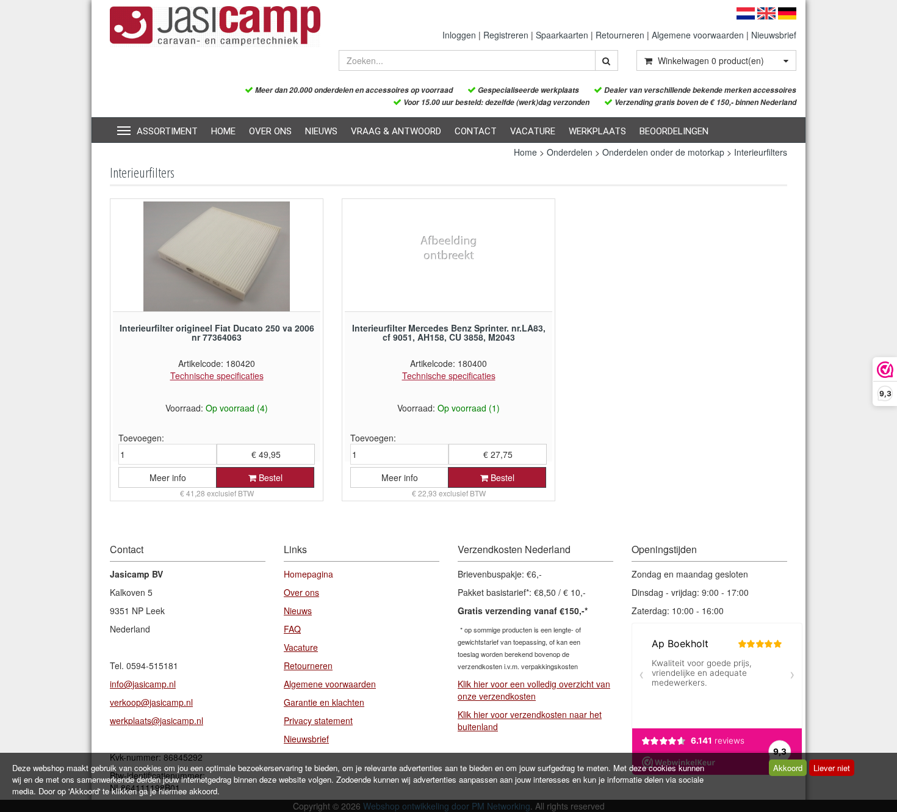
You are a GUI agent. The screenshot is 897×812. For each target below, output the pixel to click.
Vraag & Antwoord (396, 131)
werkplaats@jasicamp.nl (156, 720)
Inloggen (459, 35)
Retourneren (620, 35)
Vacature (532, 131)
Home (223, 131)
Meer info (168, 477)
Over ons (270, 131)
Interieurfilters (760, 152)
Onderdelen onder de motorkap (663, 152)
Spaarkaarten (562, 35)
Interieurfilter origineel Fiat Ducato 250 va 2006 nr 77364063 (217, 332)
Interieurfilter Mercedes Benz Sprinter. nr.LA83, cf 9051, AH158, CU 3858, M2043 (449, 332)
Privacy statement (318, 720)
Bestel (269, 477)
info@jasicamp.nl (143, 684)
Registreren (505, 35)
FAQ (292, 629)
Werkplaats (597, 131)
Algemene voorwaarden (698, 35)
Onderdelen (570, 152)
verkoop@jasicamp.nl (151, 702)
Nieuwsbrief (773, 35)
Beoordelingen (673, 131)
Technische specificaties (217, 375)
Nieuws (321, 131)
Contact (476, 131)
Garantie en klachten (324, 702)
